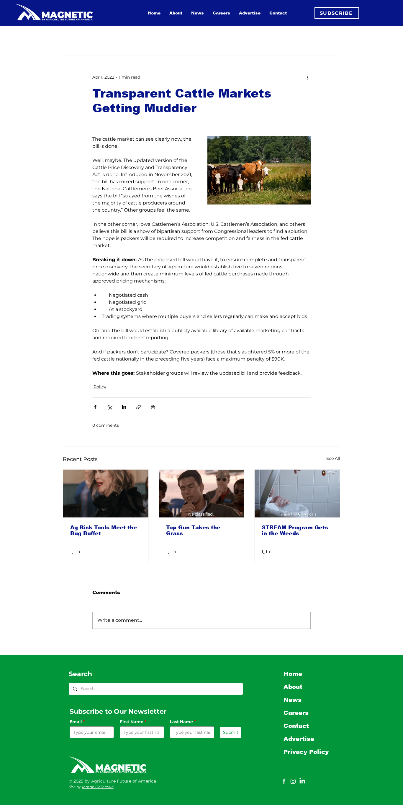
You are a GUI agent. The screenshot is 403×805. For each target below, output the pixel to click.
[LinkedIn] (302, 781)
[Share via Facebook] (95, 407)
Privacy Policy (306, 752)
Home (293, 674)
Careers (296, 713)
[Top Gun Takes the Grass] (201, 493)
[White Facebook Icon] (284, 781)
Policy (100, 386)
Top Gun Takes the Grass (193, 530)
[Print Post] (153, 407)
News (293, 700)
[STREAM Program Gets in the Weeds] (297, 493)
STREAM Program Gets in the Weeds (295, 530)
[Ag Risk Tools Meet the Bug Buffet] (105, 493)
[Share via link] (138, 407)
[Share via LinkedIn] (124, 407)
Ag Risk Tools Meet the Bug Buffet (103, 530)
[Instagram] (293, 781)
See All (333, 458)
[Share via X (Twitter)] (109, 407)
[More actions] (307, 77)
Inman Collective (98, 787)
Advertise (299, 739)
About (293, 687)
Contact (296, 726)
